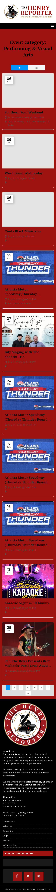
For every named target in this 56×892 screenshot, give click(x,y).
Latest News (9, 821)
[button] (52, 25)
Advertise (7, 826)
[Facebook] (17, 876)
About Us (7, 840)
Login (5, 836)
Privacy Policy (9, 845)
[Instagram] (38, 876)
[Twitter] (28, 876)
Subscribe (8, 831)
